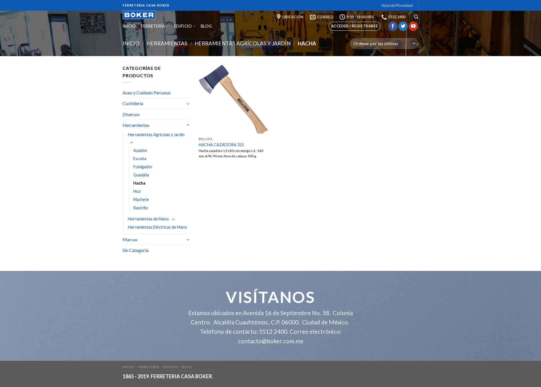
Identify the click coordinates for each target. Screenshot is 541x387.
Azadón (140, 150)
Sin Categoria (135, 250)
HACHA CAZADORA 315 (221, 144)
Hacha (139, 183)
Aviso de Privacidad (397, 5)
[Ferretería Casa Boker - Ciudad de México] (146, 15)
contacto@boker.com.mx (270, 340)
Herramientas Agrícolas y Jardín (243, 43)
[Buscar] (416, 16)
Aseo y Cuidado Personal (146, 92)
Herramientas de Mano (148, 218)
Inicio (129, 26)
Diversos (131, 114)
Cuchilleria (133, 103)
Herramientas (167, 43)
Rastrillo (140, 207)
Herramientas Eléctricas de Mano (157, 227)
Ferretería (153, 26)
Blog (206, 26)
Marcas (130, 239)
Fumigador (142, 166)
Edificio (183, 26)
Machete (141, 199)
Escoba (139, 158)
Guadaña (141, 175)
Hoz (137, 191)
